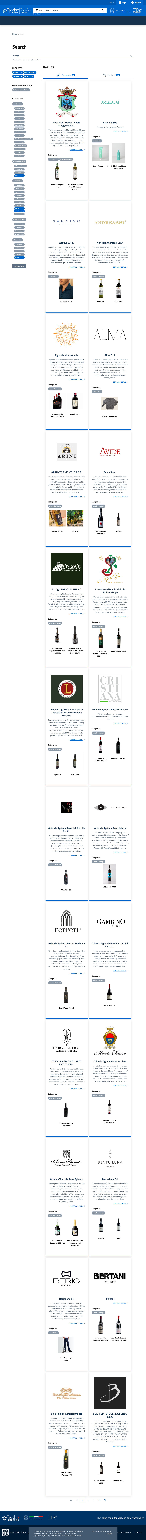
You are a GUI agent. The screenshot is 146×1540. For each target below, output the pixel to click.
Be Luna (101, 1238)
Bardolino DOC (75, 414)
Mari (118, 1238)
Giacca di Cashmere (109, 416)
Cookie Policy (106, 1531)
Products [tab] (113, 75)
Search (16, 55)
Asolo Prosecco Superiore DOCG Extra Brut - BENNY (75, 650)
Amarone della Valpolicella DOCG (57, 415)
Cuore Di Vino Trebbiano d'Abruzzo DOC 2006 (100, 653)
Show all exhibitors (38, 14)
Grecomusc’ (75, 774)
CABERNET (118, 301)
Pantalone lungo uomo (66, 1358)
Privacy (95, 1531)
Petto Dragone (109, 1005)
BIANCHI (75, 531)
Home (14, 33)
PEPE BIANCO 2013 (118, 651)
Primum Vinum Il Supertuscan (109, 1121)
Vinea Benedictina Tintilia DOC (66, 1124)
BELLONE (100, 301)
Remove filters (19, 266)
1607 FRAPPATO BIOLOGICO (101, 532)
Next (87, 176)
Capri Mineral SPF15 (100, 166)
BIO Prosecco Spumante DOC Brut (57, 1241)
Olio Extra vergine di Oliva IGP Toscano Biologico (75, 186)
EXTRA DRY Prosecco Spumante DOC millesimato (75, 1243)
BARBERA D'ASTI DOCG (100, 1481)
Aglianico (57, 774)
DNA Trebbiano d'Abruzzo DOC (66, 1473)
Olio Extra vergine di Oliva (57, 185)
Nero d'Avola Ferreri (66, 1008)
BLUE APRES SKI (66, 301)
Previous (46, 176)
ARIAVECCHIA (66, 890)
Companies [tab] (68, 75)
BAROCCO (118, 531)
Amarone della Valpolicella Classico (100, 1339)
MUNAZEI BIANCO (109, 887)
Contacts (138, 1532)
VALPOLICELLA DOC (118, 758)
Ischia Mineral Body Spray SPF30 (118, 167)
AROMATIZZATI (57, 531)
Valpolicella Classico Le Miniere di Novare (118, 1339)
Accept (109, 1534)
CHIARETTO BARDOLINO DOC (100, 759)
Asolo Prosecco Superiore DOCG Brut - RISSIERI (57, 650)
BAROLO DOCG (118, 1480)
